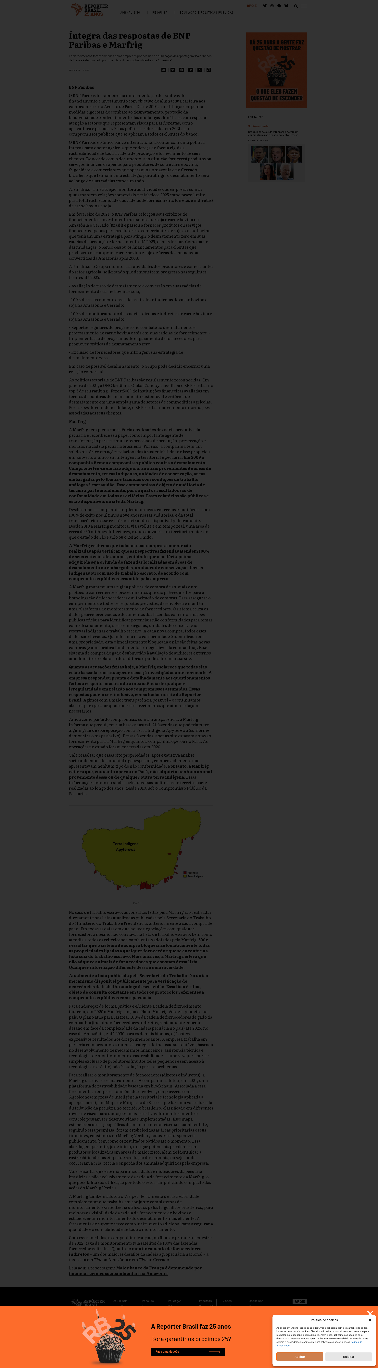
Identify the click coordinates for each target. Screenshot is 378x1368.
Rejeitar (348, 1357)
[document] (189, 684)
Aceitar (300, 1357)
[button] (370, 1320)
